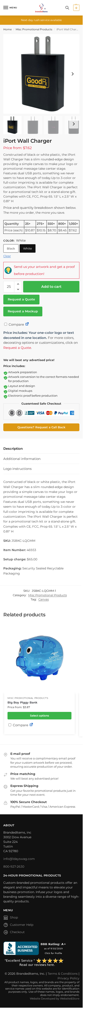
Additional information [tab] (22, 459)
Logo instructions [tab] (17, 469)
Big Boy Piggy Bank (22, 702)
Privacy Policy (68, 978)
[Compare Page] (27, 324)
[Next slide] (72, 74)
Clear (7, 256)
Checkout (17, 932)
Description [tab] (13, 448)
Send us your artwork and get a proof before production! (44, 270)
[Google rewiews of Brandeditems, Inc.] (41, 962)
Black (11, 248)
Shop (14, 917)
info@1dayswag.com (19, 859)
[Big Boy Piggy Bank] (39, 658)
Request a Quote (21, 299)
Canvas (43, 599)
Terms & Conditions (63, 974)
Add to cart (51, 286)
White (27, 248)
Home (7, 29)
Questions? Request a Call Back (41, 427)
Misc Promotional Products (34, 29)
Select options (39, 715)
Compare (16, 324)
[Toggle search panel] (67, 7)
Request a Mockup (23, 311)
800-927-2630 (13, 867)
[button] (75, 8)
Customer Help (21, 925)
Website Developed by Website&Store (54, 998)
